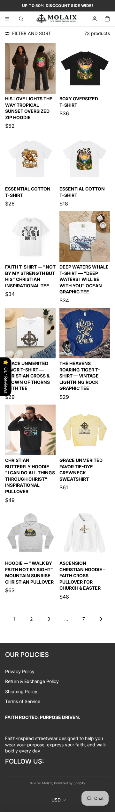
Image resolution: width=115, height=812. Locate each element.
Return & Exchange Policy (32, 681)
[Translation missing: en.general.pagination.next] (101, 619)
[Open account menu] (94, 19)
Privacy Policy (19, 671)
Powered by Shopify (69, 783)
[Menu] (7, 18)
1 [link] (14, 619)
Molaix (47, 783)
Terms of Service (22, 701)
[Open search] (21, 19)
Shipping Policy (21, 691)
